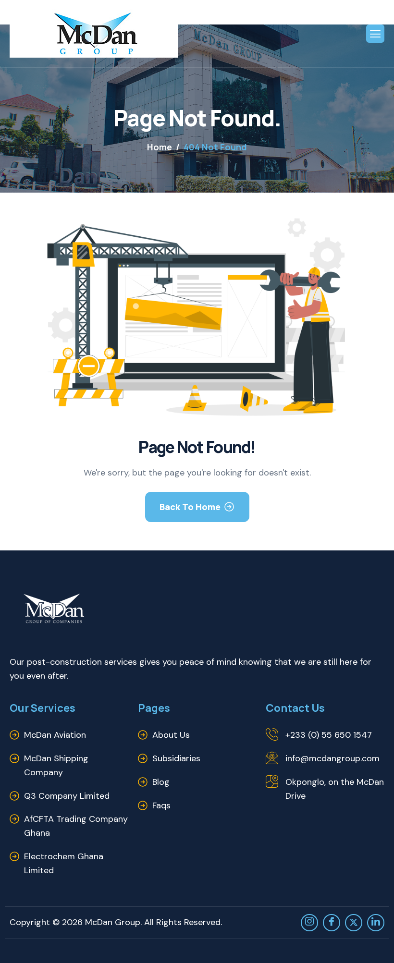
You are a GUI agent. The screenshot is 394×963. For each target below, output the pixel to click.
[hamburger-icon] (375, 33)
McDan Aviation (55, 735)
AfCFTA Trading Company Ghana (76, 826)
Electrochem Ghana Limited (63, 863)
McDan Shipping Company (56, 765)
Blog (161, 782)
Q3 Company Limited (67, 796)
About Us (171, 735)
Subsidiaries (176, 758)
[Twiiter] (353, 922)
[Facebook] (331, 922)
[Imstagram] (309, 922)
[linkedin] (375, 922)
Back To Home (190, 506)
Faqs (161, 805)
